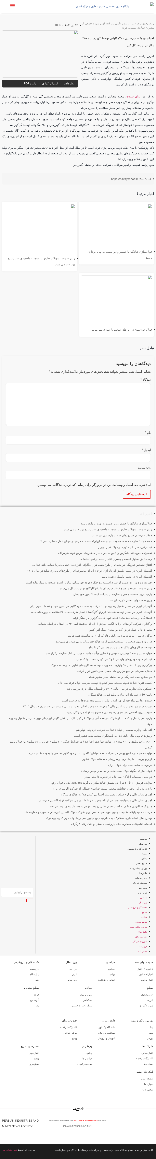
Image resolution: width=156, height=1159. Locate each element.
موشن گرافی (70, 1032)
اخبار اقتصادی (146, 974)
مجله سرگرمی (84, 1064)
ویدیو (74, 1038)
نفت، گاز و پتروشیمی (137, 849)
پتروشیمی (34, 969)
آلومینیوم (34, 1000)
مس (37, 1005)
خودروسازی (147, 994)
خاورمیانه (72, 980)
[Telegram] (152, 1125)
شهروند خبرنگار (140, 883)
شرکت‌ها (147, 1046)
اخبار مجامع (147, 1053)
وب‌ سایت (144, 467)
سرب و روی (86, 994)
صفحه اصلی (147, 1078)
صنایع (144, 853)
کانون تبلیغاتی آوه (10, 1150)
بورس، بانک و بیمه (138, 868)
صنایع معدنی (141, 863)
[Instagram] (146, 1125)
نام (148, 432)
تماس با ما (142, 892)
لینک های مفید (144, 1071)
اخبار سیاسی (146, 980)
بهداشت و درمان (106, 1032)
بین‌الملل (143, 844)
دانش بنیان (108, 1020)
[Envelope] (140, 1125)
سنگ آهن (87, 1000)
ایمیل (146, 450)
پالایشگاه (34, 974)
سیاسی (143, 839)
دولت (112, 974)
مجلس (111, 969)
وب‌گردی (87, 1046)
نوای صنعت (133, 96)
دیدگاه (146, 379)
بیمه (151, 1032)
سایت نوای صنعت (142, 962)
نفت (37, 980)
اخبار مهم (34, 1053)
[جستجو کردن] (29, 900)
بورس (150, 1038)
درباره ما (143, 888)
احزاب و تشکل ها (106, 980)
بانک (151, 1027)
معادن (144, 858)
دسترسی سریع (30, 1046)
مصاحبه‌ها (148, 1064)
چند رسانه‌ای (141, 878)
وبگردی (88, 1053)
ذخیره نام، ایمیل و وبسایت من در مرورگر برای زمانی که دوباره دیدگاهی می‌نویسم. (92, 484)
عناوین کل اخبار (145, 969)
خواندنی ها (87, 1058)
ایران (74, 974)
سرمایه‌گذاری (146, 1005)
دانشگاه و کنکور (107, 1027)
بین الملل (71, 962)
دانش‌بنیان (142, 873)
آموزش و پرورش (106, 1038)
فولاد (36, 994)
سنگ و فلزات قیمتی (82, 1005)
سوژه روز (34, 1064)
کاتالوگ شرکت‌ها (68, 1027)
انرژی (150, 1000)
